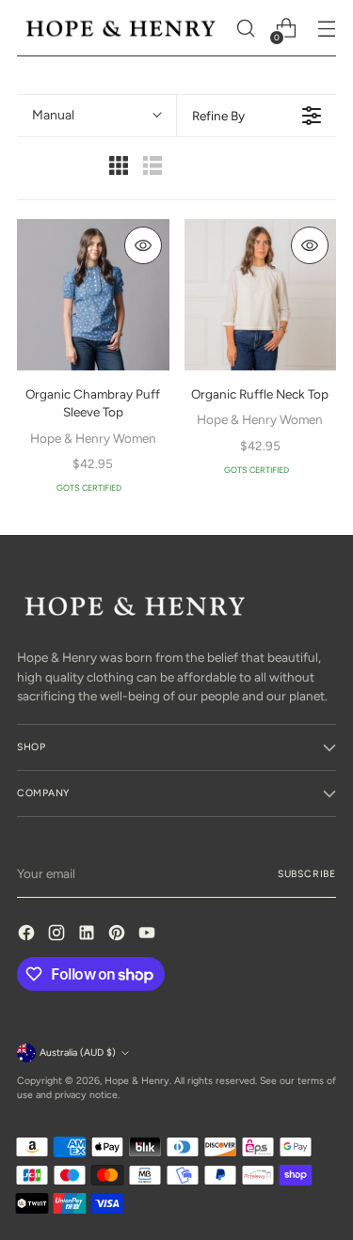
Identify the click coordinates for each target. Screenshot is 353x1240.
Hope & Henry (136, 1081)
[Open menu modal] (326, 28)
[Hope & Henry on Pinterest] (118, 935)
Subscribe (307, 874)
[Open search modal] (245, 28)
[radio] (118, 168)
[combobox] (96, 115)
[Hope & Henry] (121, 28)
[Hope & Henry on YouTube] (148, 935)
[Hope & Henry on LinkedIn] (88, 935)
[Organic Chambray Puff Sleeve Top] (93, 295)
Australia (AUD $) (78, 1052)
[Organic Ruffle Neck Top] (261, 295)
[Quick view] (143, 245)
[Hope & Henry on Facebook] (28, 935)
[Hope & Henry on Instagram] (58, 935)
